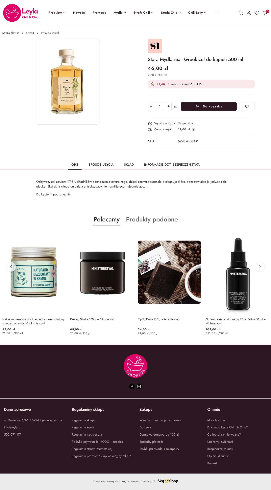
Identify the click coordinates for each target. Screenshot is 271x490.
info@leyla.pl (12, 427)
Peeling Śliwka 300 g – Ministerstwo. (93, 319)
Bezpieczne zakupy (220, 449)
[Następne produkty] (259, 266)
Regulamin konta (83, 427)
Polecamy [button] (106, 219)
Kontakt (212, 463)
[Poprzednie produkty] (11, 266)
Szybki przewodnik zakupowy (159, 449)
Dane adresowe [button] (17, 409)
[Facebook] (132, 386)
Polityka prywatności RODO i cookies (97, 441)
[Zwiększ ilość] (168, 106)
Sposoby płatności (151, 441)
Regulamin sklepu (84, 420)
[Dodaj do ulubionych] (247, 106)
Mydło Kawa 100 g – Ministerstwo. (159, 319)
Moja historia (216, 420)
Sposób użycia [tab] (101, 164)
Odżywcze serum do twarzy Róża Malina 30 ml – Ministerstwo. (236, 321)
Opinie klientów (218, 456)
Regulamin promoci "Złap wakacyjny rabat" (101, 456)
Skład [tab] (129, 164)
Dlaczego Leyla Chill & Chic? (227, 427)
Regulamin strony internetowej (92, 449)
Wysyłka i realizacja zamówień (160, 420)
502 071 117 (12, 434)
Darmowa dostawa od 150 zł (159, 434)
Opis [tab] (75, 164)
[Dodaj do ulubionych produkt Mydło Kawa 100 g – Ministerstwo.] (196, 235)
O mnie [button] (213, 409)
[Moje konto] (249, 13)
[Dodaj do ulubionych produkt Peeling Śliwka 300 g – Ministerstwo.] (129, 235)
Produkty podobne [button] (152, 219)
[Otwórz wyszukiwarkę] (241, 13)
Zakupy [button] (145, 409)
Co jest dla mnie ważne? (224, 434)
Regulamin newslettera (87, 434)
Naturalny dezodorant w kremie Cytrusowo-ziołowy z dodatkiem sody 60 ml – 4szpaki (33, 321)
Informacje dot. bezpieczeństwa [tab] (172, 164)
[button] (57, 13)
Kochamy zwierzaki (220, 441)
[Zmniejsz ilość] (151, 106)
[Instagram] (139, 386)
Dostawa (145, 427)
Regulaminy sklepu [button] (88, 409)
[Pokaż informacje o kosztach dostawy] (193, 129)
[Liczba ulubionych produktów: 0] (257, 13)
